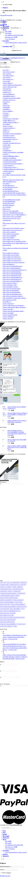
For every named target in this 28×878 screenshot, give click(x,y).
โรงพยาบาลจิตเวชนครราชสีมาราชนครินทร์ (14, 307)
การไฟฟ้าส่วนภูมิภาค (8, 171)
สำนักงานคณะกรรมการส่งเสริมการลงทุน (13, 228)
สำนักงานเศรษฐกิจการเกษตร (10, 287)
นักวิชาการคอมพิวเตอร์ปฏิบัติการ (7, 602)
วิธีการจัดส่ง (8, 843)
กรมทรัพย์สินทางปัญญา (9, 96)
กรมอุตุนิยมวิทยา (7, 150)
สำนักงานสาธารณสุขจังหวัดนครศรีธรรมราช (14, 270)
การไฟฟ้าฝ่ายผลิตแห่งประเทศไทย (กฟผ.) (13, 169)
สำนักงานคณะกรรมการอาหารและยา (12, 230)
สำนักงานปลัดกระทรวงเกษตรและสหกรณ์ (13, 262)
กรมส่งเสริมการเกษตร (8, 135)
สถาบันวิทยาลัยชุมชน (8, 205)
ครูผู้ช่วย (17, 595)
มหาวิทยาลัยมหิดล (7, 189)
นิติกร (11, 608)
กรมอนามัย (5, 148)
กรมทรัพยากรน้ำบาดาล (9, 100)
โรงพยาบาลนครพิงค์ (8, 313)
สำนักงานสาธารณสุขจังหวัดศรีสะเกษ (12, 277)
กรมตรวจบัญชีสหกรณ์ (8, 94)
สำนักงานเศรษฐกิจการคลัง (9, 285)
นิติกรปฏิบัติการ (17, 608)
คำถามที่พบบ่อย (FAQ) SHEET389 (14, 845)
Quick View (3, 54)
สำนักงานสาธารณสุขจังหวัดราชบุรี (12, 275)
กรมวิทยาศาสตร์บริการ (9, 128)
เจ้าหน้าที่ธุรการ (7, 302)
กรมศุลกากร (6, 132)
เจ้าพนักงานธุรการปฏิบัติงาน (6, 626)
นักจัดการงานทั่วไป (4, 597)
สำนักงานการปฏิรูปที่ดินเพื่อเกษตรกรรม (13, 213)
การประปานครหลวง (8, 165)
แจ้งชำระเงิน (6, 838)
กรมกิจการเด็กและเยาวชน (9, 87)
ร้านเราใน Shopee (10, 849)
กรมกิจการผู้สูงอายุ (7, 83)
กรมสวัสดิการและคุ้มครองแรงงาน (11, 143)
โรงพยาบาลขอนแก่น (8, 303)
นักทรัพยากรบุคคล (13, 597)
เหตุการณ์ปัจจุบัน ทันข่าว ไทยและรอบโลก (16, 852)
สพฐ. (1, 610)
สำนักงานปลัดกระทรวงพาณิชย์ (11, 255)
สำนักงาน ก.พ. (6, 209)
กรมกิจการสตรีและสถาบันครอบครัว (12, 85)
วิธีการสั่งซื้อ (8, 31)
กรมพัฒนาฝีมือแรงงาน (8, 120)
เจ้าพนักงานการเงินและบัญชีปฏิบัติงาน (8, 624)
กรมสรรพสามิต (6, 141)
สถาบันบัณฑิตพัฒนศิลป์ (9, 201)
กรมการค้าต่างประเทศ (8, 72)
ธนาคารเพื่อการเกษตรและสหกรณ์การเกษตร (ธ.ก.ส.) (14, 176)
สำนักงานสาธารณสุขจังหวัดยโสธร (12, 272)
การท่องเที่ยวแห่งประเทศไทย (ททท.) (12, 160)
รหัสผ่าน (2, 869)
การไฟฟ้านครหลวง (21, 593)
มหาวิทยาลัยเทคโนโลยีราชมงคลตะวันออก (14, 193)
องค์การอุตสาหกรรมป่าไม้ (9, 300)
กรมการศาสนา (6, 77)
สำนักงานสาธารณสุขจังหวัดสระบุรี (12, 279)
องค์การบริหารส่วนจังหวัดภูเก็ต (11, 290)
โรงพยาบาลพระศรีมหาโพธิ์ (10, 315)
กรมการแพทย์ (6, 81)
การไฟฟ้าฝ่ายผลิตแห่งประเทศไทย (7, 595)
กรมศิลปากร (6, 130)
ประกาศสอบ (6, 183)
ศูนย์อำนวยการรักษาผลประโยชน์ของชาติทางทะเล (14, 195)
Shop (4, 832)
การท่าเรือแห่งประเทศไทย (9, 162)
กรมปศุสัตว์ (5, 115)
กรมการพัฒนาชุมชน (8, 75)
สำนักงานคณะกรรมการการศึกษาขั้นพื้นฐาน (14, 214)
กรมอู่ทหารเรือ (3, 591)
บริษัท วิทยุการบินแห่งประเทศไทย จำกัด (13, 180)
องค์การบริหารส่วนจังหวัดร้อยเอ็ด (11, 292)
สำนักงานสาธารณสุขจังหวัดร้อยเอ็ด (12, 273)
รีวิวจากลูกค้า (6, 26)
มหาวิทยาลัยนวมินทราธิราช (10, 187)
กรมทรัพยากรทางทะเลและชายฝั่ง (11, 98)
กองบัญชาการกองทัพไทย (9, 158)
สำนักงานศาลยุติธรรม (8, 264)
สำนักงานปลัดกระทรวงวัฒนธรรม (11, 257)
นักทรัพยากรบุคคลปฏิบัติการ (6, 599)
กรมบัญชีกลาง (6, 109)
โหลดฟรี (5, 24)
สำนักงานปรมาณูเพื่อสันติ (9, 235)
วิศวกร (23, 608)
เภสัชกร (15, 626)
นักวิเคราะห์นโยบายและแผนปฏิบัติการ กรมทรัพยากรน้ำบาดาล (13, 606)
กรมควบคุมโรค (7, 88)
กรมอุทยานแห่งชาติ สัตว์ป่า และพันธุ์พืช (13, 152)
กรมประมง (5, 113)
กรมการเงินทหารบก (8, 79)
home (4, 831)
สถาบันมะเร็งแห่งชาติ (8, 203)
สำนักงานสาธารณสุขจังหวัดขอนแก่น (12, 266)
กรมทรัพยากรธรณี (4, 584)
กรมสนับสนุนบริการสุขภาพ (10, 139)
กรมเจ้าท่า (5, 154)
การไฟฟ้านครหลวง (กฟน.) (9, 167)
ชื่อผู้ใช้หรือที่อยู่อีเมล (5, 866)
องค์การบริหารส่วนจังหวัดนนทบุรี (11, 288)
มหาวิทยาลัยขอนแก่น (8, 185)
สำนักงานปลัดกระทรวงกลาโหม (11, 239)
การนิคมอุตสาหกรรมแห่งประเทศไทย (12, 163)
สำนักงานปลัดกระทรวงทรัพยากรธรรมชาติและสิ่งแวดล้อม (15, 249)
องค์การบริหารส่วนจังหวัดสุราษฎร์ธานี (12, 296)
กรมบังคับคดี (6, 107)
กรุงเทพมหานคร (16, 591)
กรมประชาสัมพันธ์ (7, 111)
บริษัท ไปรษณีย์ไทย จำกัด (9, 181)
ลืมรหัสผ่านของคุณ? (5, 876)
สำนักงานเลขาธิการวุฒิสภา (10, 283)
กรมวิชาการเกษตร (7, 126)
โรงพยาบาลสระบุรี (7, 318)
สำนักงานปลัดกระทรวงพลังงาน (11, 253)
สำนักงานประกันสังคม (8, 237)
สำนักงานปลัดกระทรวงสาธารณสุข (12, 258)
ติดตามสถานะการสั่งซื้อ (11, 847)
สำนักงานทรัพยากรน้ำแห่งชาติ (10, 234)
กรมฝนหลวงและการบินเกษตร (10, 118)
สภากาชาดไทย (6, 207)
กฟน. (5, 582)
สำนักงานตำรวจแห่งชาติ (9, 232)
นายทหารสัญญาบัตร (4, 608)
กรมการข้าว (6, 70)
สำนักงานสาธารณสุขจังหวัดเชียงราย (12, 281)
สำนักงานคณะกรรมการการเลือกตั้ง (12, 216)
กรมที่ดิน (5, 103)
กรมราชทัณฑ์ (6, 124)
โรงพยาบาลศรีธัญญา (8, 316)
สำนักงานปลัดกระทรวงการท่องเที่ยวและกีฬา (14, 241)
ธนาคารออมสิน (7, 173)
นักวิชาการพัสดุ (18, 602)
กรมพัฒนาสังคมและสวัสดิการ (10, 122)
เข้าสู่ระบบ (8, 872)
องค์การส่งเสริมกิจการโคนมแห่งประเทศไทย (14, 298)
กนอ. (1, 582)
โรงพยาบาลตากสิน (8, 309)
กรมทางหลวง (6, 102)
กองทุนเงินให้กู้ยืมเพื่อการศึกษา (10, 156)
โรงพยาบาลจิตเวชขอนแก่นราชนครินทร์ (13, 305)
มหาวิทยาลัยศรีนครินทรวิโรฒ (10, 191)
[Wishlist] (0, 53)
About (4, 30)
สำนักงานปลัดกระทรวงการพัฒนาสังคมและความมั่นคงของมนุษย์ (15, 244)
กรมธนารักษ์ (6, 105)
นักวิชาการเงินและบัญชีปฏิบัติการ (18, 604)
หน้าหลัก (2, 20)
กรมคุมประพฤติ (7, 90)
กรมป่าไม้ (5, 117)
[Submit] (3, 829)
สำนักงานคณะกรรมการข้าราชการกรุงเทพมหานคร (12, 219)
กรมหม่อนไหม (6, 147)
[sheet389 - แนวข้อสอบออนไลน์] (6, 15)
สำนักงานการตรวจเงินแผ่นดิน (10, 211)
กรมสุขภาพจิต (6, 145)
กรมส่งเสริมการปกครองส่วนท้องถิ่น (12, 133)
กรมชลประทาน (7, 92)
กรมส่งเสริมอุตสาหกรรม (9, 137)
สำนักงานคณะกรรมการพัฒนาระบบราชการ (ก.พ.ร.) (14, 224)
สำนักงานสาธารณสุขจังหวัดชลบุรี (11, 268)
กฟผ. (8, 582)
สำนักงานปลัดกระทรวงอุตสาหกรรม (12, 260)
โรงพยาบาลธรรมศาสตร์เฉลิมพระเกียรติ (13, 311)
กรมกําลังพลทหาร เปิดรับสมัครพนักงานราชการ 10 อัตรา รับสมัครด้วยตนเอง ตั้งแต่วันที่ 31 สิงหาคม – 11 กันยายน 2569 (15, 637)
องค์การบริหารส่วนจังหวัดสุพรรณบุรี (12, 294)
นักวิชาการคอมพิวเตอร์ (18, 599)
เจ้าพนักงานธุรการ (21, 624)
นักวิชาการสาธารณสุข (5, 604)
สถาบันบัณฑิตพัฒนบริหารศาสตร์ (11, 199)
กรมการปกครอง (7, 73)
